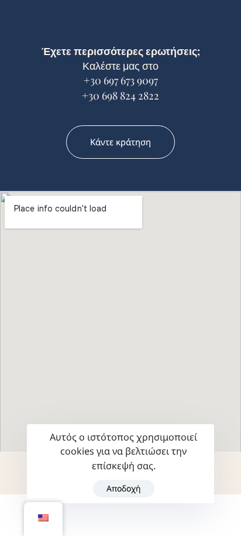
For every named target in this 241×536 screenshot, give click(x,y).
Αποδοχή (123, 488)
